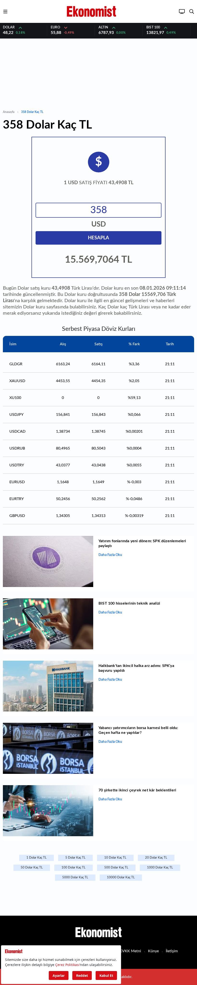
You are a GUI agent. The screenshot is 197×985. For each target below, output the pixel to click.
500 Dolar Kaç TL (116, 867)
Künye (153, 951)
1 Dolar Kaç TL (36, 857)
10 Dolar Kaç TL (115, 857)
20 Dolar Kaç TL (156, 857)
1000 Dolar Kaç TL (160, 867)
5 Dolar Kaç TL (75, 857)
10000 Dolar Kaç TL (121, 877)
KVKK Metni (130, 951)
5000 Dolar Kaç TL (75, 877)
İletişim (172, 951)
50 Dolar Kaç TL (32, 867)
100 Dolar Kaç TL (74, 867)
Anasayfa (8, 112)
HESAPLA (98, 237)
